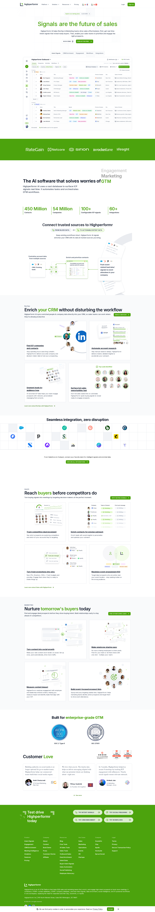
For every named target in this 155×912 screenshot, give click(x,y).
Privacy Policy (97, 909)
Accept (110, 909)
